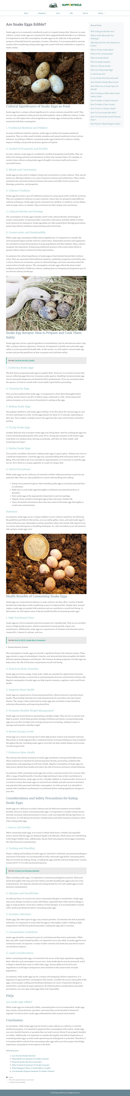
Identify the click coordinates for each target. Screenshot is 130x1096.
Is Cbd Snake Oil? (98, 74)
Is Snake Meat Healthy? (17, 1082)
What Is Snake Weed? (100, 58)
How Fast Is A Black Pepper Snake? (105, 124)
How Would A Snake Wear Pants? (105, 82)
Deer (26, 13)
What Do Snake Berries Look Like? (27, 1062)
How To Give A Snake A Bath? (103, 108)
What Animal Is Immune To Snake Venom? (30, 1065)
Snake (11, 1077)
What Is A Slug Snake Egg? (102, 70)
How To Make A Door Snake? (103, 104)
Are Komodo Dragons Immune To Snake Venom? (33, 1071)
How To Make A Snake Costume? (104, 100)
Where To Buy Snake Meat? (102, 50)
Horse (85, 13)
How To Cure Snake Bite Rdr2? (104, 112)
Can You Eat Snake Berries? (23, 1056)
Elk (71, 13)
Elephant (42, 13)
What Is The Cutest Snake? (102, 54)
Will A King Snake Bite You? (102, 31)
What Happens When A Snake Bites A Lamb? (31, 1068)
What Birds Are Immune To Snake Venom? (30, 1059)
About (100, 13)
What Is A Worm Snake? (101, 66)
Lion (58, 13)
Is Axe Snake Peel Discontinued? (105, 78)
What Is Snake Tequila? (100, 62)
